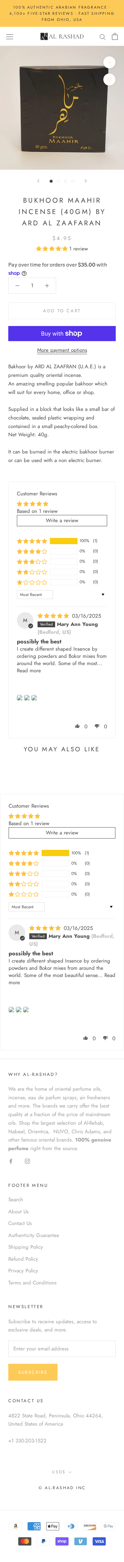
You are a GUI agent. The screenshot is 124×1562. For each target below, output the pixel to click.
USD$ (59, 1472)
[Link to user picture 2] (27, 697)
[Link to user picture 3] (34, 697)
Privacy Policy (23, 1270)
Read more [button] (29, 670)
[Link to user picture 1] (19, 697)
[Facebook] (10, 1161)
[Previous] (38, 180)
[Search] (103, 37)
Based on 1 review (37, 511)
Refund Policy (23, 1259)
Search (15, 1199)
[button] (52, 248)
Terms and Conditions (32, 1282)
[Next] (86, 180)
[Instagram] (27, 1161)
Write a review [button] (62, 520)
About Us (18, 1211)
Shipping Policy (25, 1247)
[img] (54, 616)
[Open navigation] (9, 37)
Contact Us (20, 1223)
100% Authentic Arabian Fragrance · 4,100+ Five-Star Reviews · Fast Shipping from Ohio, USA (62, 13)
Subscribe (33, 1372)
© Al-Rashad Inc (62, 1488)
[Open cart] (115, 36)
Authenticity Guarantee (33, 1235)
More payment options (62, 350)
